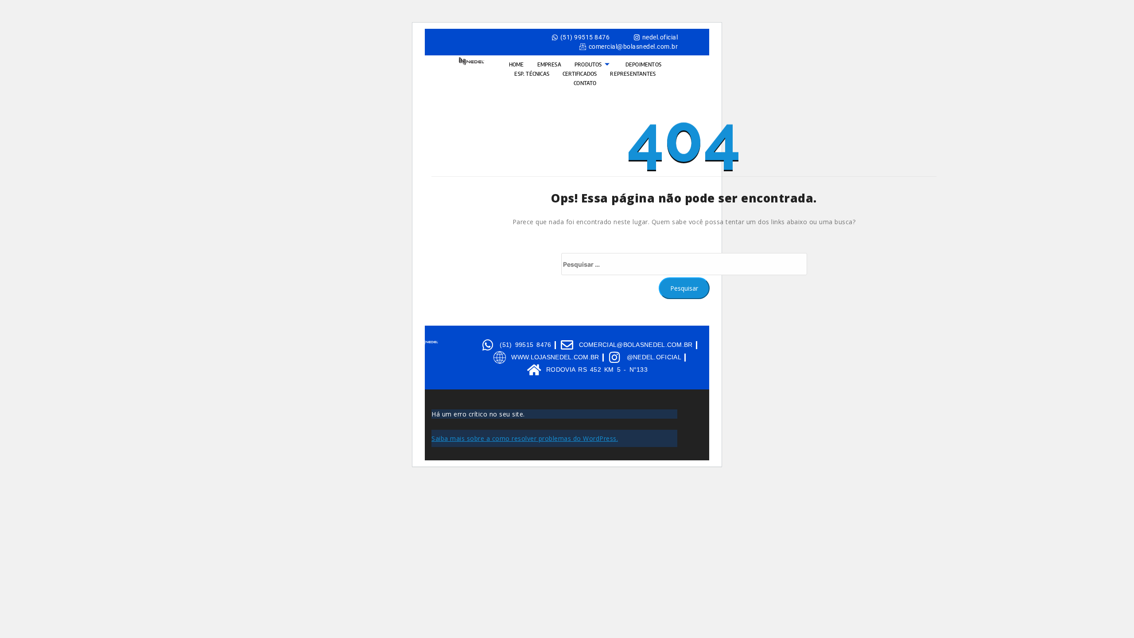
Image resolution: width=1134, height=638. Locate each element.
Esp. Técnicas (531, 73)
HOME (516, 64)
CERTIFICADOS (580, 73)
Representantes (633, 73)
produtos (588, 64)
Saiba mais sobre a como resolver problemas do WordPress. (524, 438)
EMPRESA (549, 64)
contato (585, 82)
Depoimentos (643, 64)
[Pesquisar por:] (684, 264)
